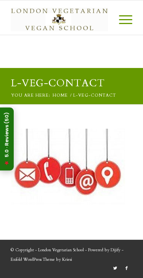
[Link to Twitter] (115, 268)
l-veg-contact (58, 83)
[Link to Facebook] (126, 268)
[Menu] (121, 19)
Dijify (116, 250)
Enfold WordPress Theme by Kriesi (41, 259)
